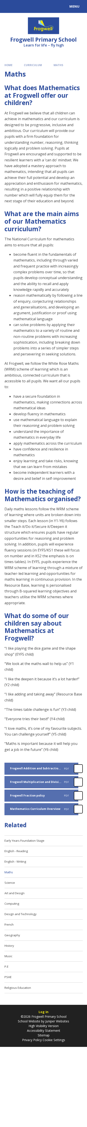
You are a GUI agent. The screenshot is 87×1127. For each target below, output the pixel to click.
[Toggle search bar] (8, 6)
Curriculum (33, 65)
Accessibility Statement (43, 1030)
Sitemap (44, 1035)
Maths (58, 65)
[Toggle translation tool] (19, 6)
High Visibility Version (44, 1026)
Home (8, 65)
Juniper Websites (57, 1021)
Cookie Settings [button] (54, 1040)
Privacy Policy (32, 1040)
